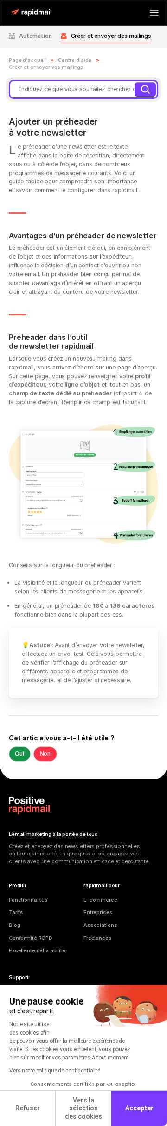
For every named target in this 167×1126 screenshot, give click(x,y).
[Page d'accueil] (29, 805)
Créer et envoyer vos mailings (46, 67)
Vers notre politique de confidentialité (54, 1070)
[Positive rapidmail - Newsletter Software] (31, 13)
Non (45, 753)
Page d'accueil (27, 60)
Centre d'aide (74, 60)
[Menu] (154, 13)
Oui (19, 753)
